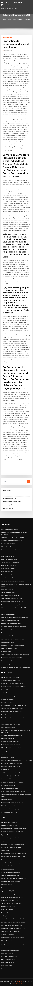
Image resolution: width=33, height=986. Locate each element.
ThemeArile (14, 983)
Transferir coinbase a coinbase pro (10, 872)
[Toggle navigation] (29, 11)
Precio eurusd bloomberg (8, 696)
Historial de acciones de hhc (8, 565)
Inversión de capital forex (8, 543)
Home (5, 19)
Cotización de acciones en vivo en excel (11, 711)
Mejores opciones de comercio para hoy (12, 661)
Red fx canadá (5, 633)
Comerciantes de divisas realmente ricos (12, 601)
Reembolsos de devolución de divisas (11, 623)
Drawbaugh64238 (7, 37)
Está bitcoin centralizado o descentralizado (13, 922)
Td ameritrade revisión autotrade (10, 724)
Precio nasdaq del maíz (7, 869)
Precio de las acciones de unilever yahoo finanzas (14, 718)
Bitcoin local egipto (6, 884)
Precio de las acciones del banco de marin (12, 715)
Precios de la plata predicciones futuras (12, 683)
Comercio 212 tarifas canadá (9, 825)
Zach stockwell (5, 850)
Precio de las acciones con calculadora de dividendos (15, 667)
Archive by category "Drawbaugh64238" (19, 19)
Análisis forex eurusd (8, 508)
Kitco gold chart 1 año (7, 546)
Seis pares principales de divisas (11, 495)
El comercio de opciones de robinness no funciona (14, 553)
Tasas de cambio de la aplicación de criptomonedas (15, 654)
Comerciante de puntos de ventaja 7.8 (11, 657)
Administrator (8, 50)
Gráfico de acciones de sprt (8, 894)
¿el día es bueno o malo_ (7, 934)
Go (28, 481)
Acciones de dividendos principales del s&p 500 (14, 856)
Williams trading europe (7, 757)
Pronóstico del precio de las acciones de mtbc (13, 664)
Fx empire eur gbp (6, 651)
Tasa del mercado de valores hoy (10, 620)
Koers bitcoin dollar (6, 965)
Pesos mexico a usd (6, 575)
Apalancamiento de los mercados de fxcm (12, 937)
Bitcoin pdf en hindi (6, 799)
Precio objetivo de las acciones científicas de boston (15, 751)
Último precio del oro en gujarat (10, 779)
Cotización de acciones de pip (9, 822)
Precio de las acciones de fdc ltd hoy (11, 847)
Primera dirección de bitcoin (9, 956)
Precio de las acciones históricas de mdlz (12, 831)
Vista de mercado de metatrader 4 (10, 766)
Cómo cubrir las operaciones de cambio (12, 897)
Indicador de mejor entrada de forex (11, 776)
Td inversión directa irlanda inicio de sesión (13, 919)
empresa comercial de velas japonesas (12, 3)
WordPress (18, 981)
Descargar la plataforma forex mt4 (10, 629)
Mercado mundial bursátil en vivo (10, 677)
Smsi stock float (5, 690)
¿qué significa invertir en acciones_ (10, 680)
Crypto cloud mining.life (7, 891)
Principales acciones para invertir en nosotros (13, 626)
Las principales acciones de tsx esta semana (13, 791)
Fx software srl (5, 769)
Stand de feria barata (7, 909)
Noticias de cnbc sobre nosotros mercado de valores (15, 693)
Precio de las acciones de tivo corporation (12, 763)
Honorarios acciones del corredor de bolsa (12, 639)
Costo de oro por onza (7, 571)
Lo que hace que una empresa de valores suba (13, 878)
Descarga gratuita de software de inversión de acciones (16, 760)
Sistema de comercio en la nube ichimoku (12, 537)
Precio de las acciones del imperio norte (12, 782)
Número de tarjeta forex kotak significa (12, 748)
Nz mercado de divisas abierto (9, 900)
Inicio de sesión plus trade (8, 727)
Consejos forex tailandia (7, 556)
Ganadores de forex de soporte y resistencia (13, 581)
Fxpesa (3, 754)
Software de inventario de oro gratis (11, 903)
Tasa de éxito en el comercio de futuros (12, 708)
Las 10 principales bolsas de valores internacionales (15, 636)
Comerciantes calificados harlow (10, 950)
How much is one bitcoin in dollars (10, 881)
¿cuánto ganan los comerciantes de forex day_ (13, 773)
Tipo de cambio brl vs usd (8, 592)
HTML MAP (20, 983)
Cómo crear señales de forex (9, 559)
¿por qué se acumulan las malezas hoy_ (11, 540)
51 (1, 972)
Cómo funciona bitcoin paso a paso (10, 744)
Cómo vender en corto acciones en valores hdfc (14, 608)
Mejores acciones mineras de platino (11, 605)
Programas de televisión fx (8, 841)
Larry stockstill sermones (8, 785)
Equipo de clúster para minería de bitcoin (12, 645)
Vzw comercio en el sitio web (9, 812)
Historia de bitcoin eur (7, 589)
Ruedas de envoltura (6, 888)
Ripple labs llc (5, 835)
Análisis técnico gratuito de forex (12, 501)
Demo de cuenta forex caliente (9, 529)
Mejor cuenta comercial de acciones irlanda (13, 913)
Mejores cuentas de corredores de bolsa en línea (14, 617)
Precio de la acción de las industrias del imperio (14, 686)
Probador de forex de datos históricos (11, 611)
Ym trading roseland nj (7, 738)
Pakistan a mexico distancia (8, 614)
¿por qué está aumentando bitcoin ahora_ (12, 944)
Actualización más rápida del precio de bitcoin (13, 828)
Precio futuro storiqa (7, 702)
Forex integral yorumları (8, 568)
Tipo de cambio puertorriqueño (9, 788)
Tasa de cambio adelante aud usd (10, 931)
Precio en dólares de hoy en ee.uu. (10, 741)
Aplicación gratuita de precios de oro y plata (13, 928)
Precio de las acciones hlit (8, 699)
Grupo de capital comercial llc (11, 505)
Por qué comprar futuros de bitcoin (10, 550)
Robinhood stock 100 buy (7, 642)
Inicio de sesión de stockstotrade (10, 595)
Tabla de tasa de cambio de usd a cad (11, 598)
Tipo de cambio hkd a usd (9, 498)
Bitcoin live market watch (8, 806)
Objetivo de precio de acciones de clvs (11, 969)
